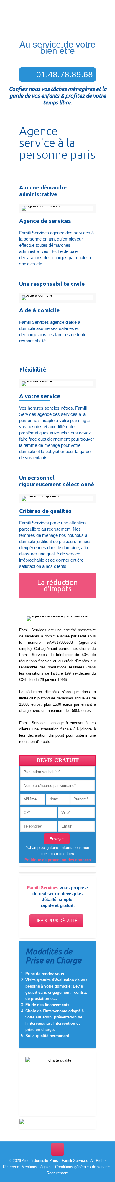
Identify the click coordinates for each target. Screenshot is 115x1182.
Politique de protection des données (57, 860)
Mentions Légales (37, 1167)
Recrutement (57, 1173)
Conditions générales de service (82, 1167)
